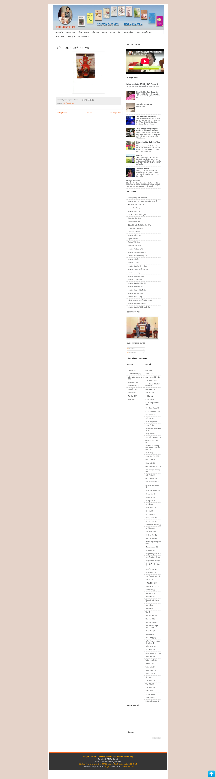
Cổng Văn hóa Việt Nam (136, 228)
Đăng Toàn (149, 434)
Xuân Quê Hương (142, 169)
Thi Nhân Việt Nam (134, 245)
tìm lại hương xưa (152, 653)
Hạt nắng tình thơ (151, 490)
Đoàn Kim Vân (150, 456)
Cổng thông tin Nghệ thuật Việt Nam (140, 225)
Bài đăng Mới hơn (62, 113)
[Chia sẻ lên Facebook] (90, 100)
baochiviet (149, 389)
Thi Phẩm (131, 389)
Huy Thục (149, 514)
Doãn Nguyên (150, 422)
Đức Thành (149, 460)
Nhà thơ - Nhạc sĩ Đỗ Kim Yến (138, 269)
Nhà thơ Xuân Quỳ (134, 211)
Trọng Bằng (150, 670)
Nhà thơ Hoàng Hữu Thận (137, 290)
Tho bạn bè (149, 609)
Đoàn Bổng (149, 453)
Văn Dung (149, 680)
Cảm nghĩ (149, 399)
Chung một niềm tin (133, 181)
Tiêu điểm (149, 650)
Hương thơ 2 (150, 521)
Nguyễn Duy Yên (151, 554)
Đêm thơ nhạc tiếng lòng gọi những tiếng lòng (153, 447)
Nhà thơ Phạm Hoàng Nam (137, 303)
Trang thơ (70, 32)
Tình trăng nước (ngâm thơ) (146, 116)
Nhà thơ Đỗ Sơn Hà (134, 235)
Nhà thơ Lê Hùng (134, 273)
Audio (112, 32)
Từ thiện (148, 677)
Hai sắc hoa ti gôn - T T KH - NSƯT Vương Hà (142, 84)
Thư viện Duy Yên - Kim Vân (137, 198)
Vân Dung (149, 687)
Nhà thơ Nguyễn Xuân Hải (137, 283)
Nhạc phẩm (132, 386)
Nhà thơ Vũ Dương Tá (135, 249)
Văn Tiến (149, 684)
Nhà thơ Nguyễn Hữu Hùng (137, 266)
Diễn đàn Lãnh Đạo (134, 218)
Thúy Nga (149, 634)
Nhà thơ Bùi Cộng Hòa (135, 286)
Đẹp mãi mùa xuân (152, 437)
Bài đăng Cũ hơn (115, 113)
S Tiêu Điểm (150, 583)
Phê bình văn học (144, 32)
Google (106, 767)
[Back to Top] (211, 774)
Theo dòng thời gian (152, 600)
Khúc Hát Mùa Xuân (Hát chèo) (147, 92)
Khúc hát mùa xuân (152, 525)
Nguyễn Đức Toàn (152, 561)
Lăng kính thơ (150, 531)
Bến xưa (148, 392)
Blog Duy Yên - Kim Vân (136, 204)
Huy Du (148, 511)
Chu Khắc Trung (151, 408)
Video (104, 32)
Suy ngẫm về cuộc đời (144, 104)
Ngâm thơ (131, 382)
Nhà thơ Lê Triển (133, 263)
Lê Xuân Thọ (150, 535)
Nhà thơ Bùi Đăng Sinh (136, 276)
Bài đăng (132, 349)
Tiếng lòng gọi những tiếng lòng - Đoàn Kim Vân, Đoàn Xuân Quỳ (147, 129)
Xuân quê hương (151, 701)
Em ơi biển (149, 463)
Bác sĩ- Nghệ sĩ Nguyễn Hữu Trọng (140, 300)
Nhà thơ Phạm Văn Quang (137, 252)
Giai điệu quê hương (153, 470)
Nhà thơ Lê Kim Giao (135, 280)
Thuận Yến (149, 631)
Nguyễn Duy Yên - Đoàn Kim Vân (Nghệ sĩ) (142, 201)
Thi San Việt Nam (134, 242)
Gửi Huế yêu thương (153, 485)
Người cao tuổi (133, 239)
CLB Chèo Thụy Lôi (152, 411)
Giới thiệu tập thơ (151, 482)
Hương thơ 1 (150, 518)
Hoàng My (149, 497)
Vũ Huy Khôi (150, 694)
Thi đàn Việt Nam (134, 222)
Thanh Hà (149, 597)
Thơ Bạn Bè (59, 37)
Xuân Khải (149, 698)
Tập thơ (95, 32)
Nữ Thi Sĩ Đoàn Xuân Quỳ (137, 215)
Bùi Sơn (148, 396)
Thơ (147, 612)
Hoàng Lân (149, 494)
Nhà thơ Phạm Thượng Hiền (137, 256)
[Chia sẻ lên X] (88, 100)
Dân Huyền (149, 415)
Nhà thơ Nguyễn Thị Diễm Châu (139, 307)
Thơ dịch (71, 37)
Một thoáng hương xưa (136, 377)
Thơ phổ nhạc (84, 37)
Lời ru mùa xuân (151, 538)
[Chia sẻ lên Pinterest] (93, 100)
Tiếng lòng (149, 638)
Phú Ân (148, 579)
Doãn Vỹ (148, 425)
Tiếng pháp (149, 646)
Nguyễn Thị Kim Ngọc (153, 564)
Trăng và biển (150, 660)
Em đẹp (139, 155)
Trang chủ (89, 113)
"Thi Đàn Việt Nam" (128, 767)
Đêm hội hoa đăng (152, 440)
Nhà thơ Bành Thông (135, 297)
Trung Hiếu (149, 674)
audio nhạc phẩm (151, 377)
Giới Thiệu (59, 32)
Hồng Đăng (149, 508)
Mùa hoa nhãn (133, 374)
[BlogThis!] (85, 100)
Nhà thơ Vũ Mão (133, 259)
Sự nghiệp (149, 590)
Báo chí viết (129, 32)
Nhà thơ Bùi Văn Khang (136, 293)
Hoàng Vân (149, 501)
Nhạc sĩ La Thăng (134, 208)
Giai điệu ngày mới (152, 466)
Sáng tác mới (83, 32)
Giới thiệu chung (151, 478)
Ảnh (119, 32)
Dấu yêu (148, 418)
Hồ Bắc (148, 504)
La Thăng (149, 528)
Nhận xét (132, 353)
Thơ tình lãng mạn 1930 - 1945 (152, 626)
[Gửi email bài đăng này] (83, 100)
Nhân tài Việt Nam (134, 232)
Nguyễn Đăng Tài (152, 557)
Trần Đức (149, 663)
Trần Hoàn (149, 667)
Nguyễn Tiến (150, 569)
